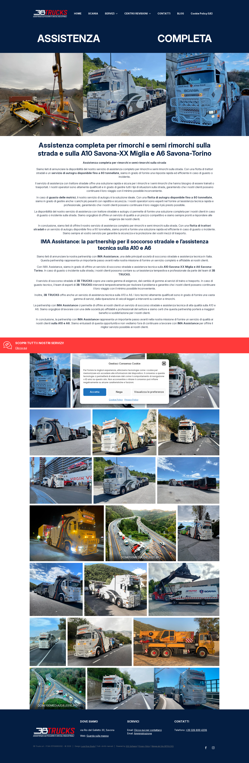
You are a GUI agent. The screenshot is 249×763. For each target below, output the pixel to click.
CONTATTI (164, 13)
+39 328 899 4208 (196, 730)
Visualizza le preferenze (149, 391)
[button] (164, 363)
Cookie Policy (116, 399)
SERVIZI (110, 13)
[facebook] (206, 747)
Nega (119, 391)
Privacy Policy (131, 399)
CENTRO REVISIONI (136, 13)
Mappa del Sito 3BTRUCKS (163, 746)
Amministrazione (143, 733)
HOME (77, 13)
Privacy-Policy (144, 746)
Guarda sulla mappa (98, 735)
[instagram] (213, 747)
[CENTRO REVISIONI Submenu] (151, 13)
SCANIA (93, 13)
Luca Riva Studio (88, 746)
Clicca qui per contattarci (148, 730)
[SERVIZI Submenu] (118, 13)
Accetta (94, 391)
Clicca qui (21, 348)
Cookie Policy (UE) (202, 13)
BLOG (180, 13)
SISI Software (131, 746)
